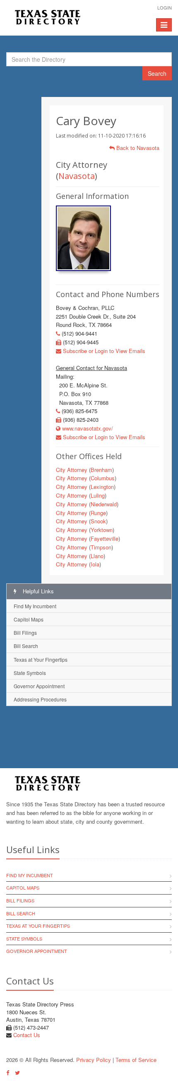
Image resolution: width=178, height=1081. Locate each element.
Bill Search (26, 645)
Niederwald (104, 504)
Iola (95, 564)
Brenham (101, 470)
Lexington (102, 487)
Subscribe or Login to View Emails (103, 351)
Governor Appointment (39, 685)
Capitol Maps (28, 619)
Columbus (103, 478)
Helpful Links (37, 591)
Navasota (76, 175)
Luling (98, 495)
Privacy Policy (93, 1060)
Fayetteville (104, 538)
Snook (98, 521)
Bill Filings (25, 632)
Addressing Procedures (40, 699)
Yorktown (102, 530)
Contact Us (26, 1035)
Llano (97, 556)
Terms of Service (135, 1060)
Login (164, 7)
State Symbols (30, 672)
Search (157, 73)
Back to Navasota (137, 148)
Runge (98, 513)
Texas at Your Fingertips (40, 659)
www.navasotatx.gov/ (86, 428)
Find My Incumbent (35, 605)
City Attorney (71, 470)
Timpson (101, 547)
